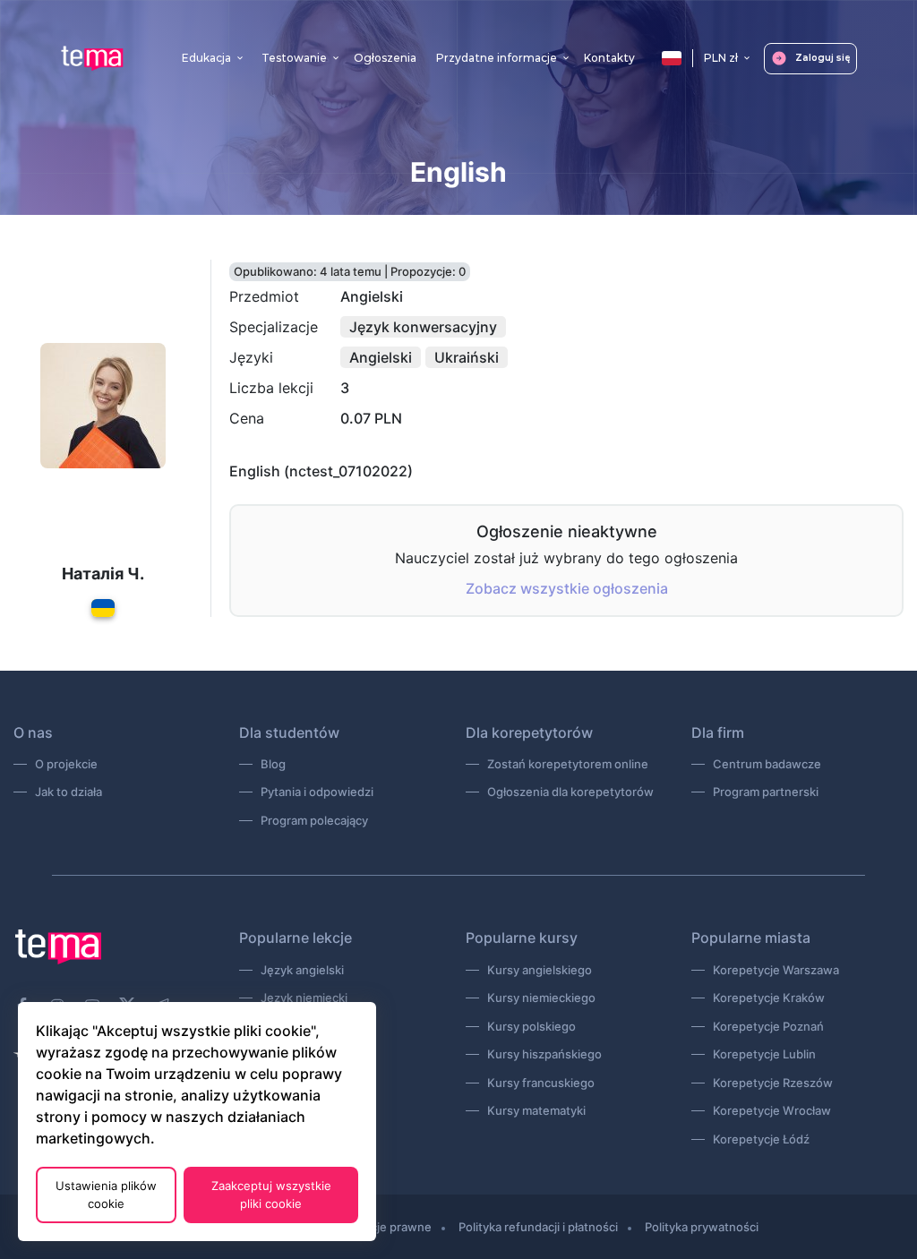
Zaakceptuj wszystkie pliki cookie (271, 1194)
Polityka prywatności (701, 1227)
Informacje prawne (380, 1227)
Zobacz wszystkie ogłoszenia (567, 588)
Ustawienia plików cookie (106, 1194)
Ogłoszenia (385, 58)
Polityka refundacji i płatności (538, 1227)
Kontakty (609, 58)
